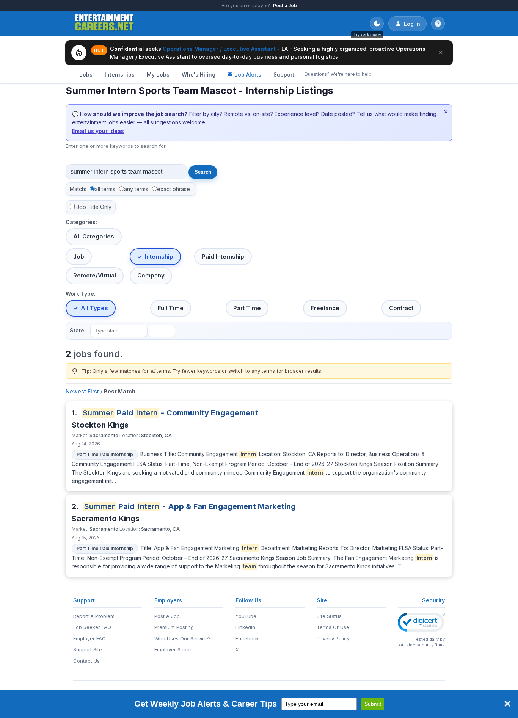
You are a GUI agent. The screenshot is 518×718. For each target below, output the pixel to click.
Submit (372, 704)
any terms (136, 189)
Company (151, 275)
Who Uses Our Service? (182, 638)
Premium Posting (174, 627)
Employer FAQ (89, 638)
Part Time (247, 308)
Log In (412, 23)
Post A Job (167, 616)
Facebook (247, 638)
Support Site (87, 649)
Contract (401, 308)
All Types (94, 308)
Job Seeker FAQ (92, 627)
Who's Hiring (198, 74)
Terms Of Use (333, 627)
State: (78, 330)
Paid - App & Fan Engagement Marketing (190, 506)
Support (283, 74)
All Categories (93, 236)
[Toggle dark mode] (377, 23)
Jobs (86, 74)
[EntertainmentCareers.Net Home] (104, 23)
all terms (105, 189)
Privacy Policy (333, 638)
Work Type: (81, 293)
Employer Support (175, 649)
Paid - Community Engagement (170, 412)
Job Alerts (247, 74)
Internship (159, 256)
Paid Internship (223, 256)
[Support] (438, 23)
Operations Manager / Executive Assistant (219, 48)
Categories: (81, 222)
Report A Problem (94, 616)
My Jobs (158, 74)
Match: (78, 189)
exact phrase (173, 189)
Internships (120, 74)
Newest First (82, 391)
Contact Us (86, 661)
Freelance (325, 308)
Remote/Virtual (94, 275)
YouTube (245, 616)
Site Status (329, 616)
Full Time (171, 308)
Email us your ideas (98, 131)
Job (78, 256)
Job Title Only (93, 207)
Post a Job (285, 5)
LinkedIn (245, 627)
